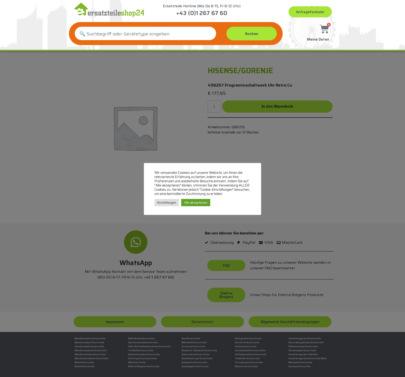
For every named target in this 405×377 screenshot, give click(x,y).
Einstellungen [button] (166, 202)
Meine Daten (318, 39)
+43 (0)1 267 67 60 (201, 13)
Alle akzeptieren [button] (195, 202)
